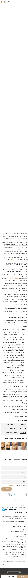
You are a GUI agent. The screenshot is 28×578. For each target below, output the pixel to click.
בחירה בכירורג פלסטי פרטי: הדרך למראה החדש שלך (14, 533)
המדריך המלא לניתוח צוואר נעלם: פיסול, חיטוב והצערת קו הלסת (14, 546)
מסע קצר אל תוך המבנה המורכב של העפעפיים (14, 552)
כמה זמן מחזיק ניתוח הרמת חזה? (15, 424)
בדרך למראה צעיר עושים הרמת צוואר (17, 556)
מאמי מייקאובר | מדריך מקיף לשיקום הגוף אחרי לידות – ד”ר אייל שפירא (14, 522)
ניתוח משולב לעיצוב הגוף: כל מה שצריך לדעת (15, 560)
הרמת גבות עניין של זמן (20, 536)
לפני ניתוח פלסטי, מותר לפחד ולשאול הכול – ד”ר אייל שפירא (14, 519)
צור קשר (13, 259)
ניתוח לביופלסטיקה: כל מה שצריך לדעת (16, 531)
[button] (26, 2)
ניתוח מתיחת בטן (14, 278)
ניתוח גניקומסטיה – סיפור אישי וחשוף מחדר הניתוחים (15, 528)
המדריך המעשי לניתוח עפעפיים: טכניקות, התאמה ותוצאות (14, 550)
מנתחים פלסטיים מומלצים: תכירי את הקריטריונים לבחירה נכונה (14, 538)
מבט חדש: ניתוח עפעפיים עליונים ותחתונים (15, 554)
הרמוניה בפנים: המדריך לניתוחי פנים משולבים (14, 558)
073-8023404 (8, 460)
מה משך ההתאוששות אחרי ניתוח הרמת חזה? (15, 433)
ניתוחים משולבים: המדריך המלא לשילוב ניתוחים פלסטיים (14, 562)
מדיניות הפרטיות (13, 485)
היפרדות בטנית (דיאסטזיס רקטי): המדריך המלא (14, 565)
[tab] (14, 424)
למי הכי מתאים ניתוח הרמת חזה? (15, 428)
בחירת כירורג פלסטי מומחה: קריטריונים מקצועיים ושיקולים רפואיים (14, 541)
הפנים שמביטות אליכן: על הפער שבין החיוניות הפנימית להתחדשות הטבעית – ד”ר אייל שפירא (14, 525)
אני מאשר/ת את (17, 485)
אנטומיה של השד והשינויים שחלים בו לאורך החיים (14, 516)
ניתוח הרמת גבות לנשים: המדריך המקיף (16, 544)
